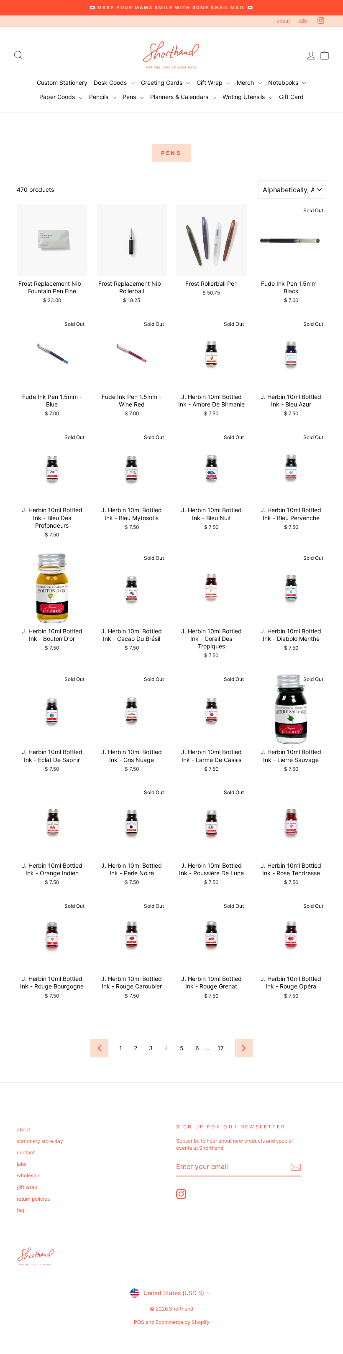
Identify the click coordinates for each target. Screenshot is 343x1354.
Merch (246, 82)
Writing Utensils (244, 96)
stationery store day (40, 1141)
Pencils (99, 96)
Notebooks (284, 82)
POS (139, 1322)
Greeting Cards (162, 82)
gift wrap (27, 1187)
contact (26, 1152)
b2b (302, 21)
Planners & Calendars (180, 96)
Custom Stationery (62, 82)
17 (221, 1048)
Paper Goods (58, 96)
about (283, 21)
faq (20, 1210)
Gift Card (291, 96)
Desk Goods (111, 82)
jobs (21, 1164)
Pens (130, 96)
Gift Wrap (210, 82)
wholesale (29, 1175)
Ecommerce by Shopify (183, 1322)
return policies (33, 1199)
